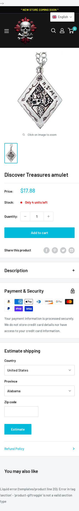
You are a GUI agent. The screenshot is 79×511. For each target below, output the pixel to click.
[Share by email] (71, 250)
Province (10, 381)
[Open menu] (6, 31)
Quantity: (11, 216)
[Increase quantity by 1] (48, 216)
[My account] (62, 30)
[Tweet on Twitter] (63, 250)
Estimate (18, 429)
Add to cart (39, 232)
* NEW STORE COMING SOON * (39, 9)
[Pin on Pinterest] (55, 250)
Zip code (10, 402)
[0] (71, 30)
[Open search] (53, 30)
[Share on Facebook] (46, 250)
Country (10, 360)
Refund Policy (14, 449)
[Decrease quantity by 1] (25, 216)
